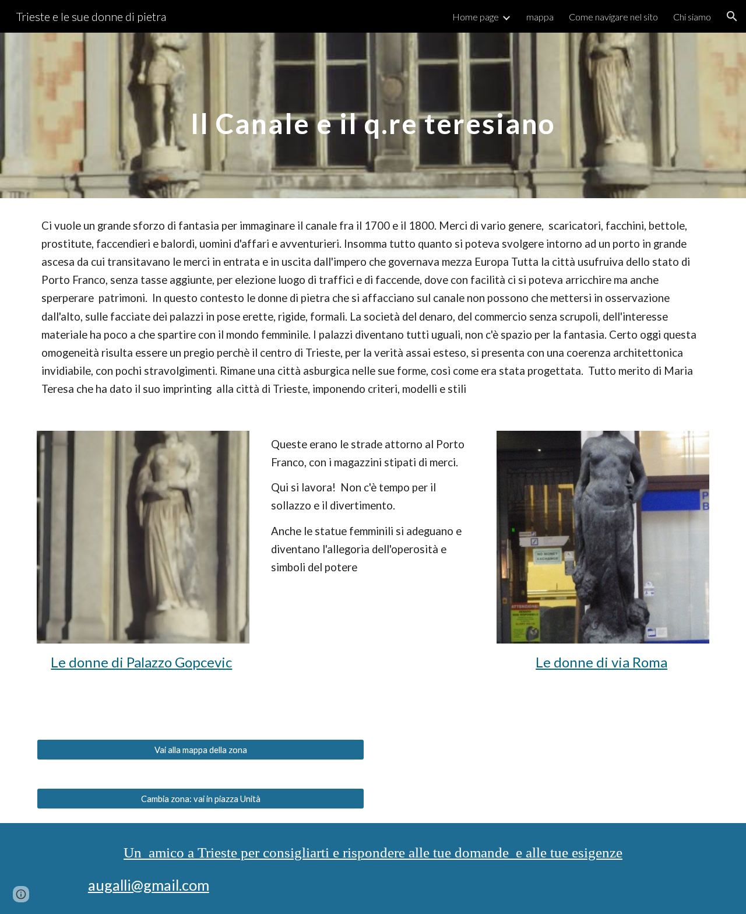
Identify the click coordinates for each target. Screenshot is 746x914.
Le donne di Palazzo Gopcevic (141, 661)
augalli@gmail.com (148, 885)
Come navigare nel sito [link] (613, 16)
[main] (373, 115)
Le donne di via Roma (601, 661)
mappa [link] (540, 16)
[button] (732, 16)
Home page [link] (475, 16)
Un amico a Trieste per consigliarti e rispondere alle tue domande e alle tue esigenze (373, 852)
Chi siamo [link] (692, 16)
